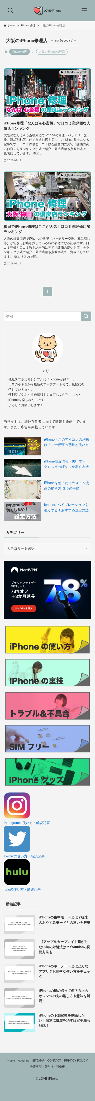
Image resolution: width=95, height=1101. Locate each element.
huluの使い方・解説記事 (22, 889)
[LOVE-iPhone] (48, 10)
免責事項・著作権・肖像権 (47, 1066)
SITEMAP (38, 1060)
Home (11, 1060)
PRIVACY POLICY (76, 1060)
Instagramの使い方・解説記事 (27, 823)
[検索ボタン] (10, 10)
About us (23, 1060)
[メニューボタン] (84, 10)
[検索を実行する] (86, 316)
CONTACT (54, 1060)
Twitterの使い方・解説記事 (24, 856)
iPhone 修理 (19, 51)
